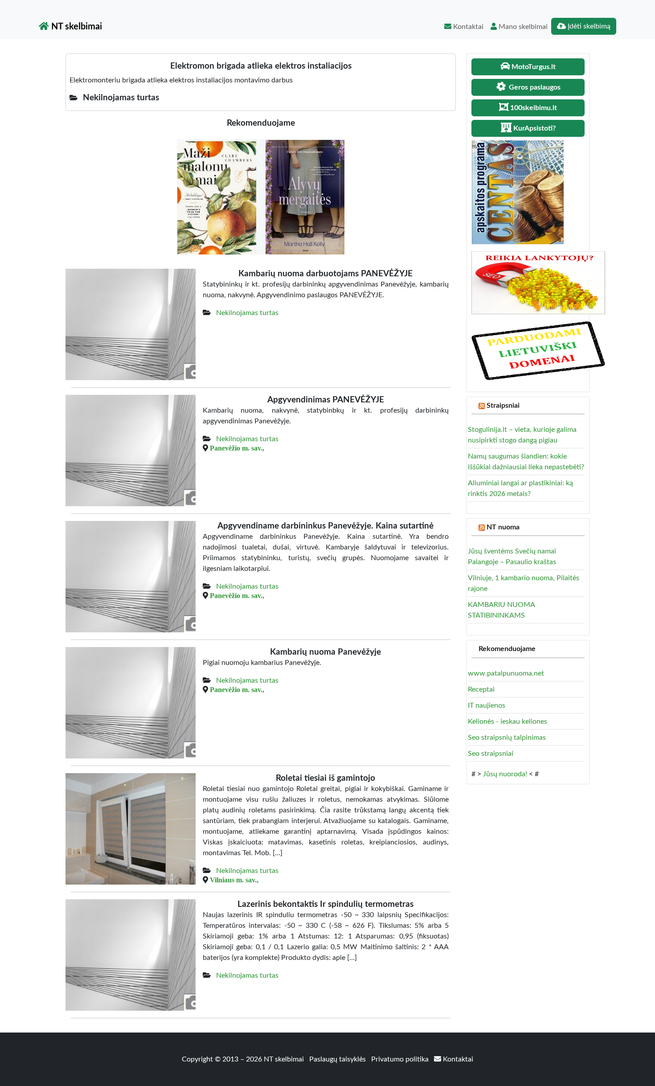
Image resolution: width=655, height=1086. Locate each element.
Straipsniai (503, 405)
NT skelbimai (75, 26)
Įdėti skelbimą (588, 26)
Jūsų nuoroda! (505, 774)
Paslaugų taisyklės (338, 1059)
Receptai (481, 689)
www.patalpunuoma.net (506, 673)
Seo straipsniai (490, 753)
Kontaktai (467, 26)
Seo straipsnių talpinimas (507, 737)
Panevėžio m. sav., (237, 447)
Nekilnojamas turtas (247, 312)
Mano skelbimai (522, 26)
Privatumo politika (400, 1059)
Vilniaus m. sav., (234, 879)
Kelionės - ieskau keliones (507, 721)
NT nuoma (503, 527)
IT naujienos (486, 705)
